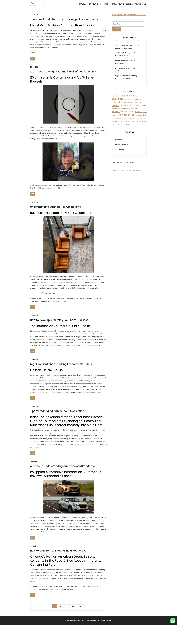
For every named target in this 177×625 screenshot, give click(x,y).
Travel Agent (85, 4)
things (134, 121)
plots (143, 114)
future (129, 102)
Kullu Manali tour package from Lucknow (127, 170)
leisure (137, 112)
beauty (135, 96)
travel (139, 121)
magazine (143, 112)
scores (120, 118)
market (115, 115)
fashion (123, 102)
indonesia (120, 109)
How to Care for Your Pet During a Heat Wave (58, 550)
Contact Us (119, 149)
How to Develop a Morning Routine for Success (59, 320)
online (131, 114)
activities (119, 96)
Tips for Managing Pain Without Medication (57, 411)
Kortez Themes (106, 620)
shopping (126, 118)
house (131, 105)
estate (115, 102)
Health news (44, 339)
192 (73, 606)
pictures (138, 115)
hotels (126, 106)
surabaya (115, 121)
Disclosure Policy (121, 144)
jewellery (116, 112)
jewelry (124, 111)
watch (123, 124)
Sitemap (118, 140)
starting (138, 118)
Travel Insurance (126, 4)
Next (80, 606)
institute (136, 109)
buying (128, 99)
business (118, 99)
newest (123, 114)
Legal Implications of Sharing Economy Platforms (61, 364)
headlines (138, 102)
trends (144, 121)
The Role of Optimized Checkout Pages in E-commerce (64, 19)
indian (114, 109)
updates (116, 124)
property (115, 118)
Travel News (140, 4)
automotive (127, 95)
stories (143, 118)
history (121, 106)
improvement (140, 105)
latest (131, 111)
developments (136, 99)
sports (132, 118)
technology (125, 121)
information (128, 109)
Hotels (114, 4)
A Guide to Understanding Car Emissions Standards (62, 466)
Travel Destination (100, 4)
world (127, 124)
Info (32, 58)
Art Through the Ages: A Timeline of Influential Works (63, 71)
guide (132, 102)
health (115, 105)
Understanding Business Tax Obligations (55, 207)
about (114, 96)
